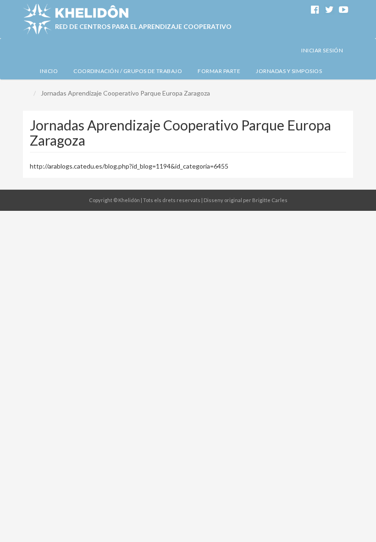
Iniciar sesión (322, 50)
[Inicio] (75, 19)
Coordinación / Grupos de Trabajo (127, 71)
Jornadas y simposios (289, 71)
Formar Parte (219, 71)
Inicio (49, 71)
